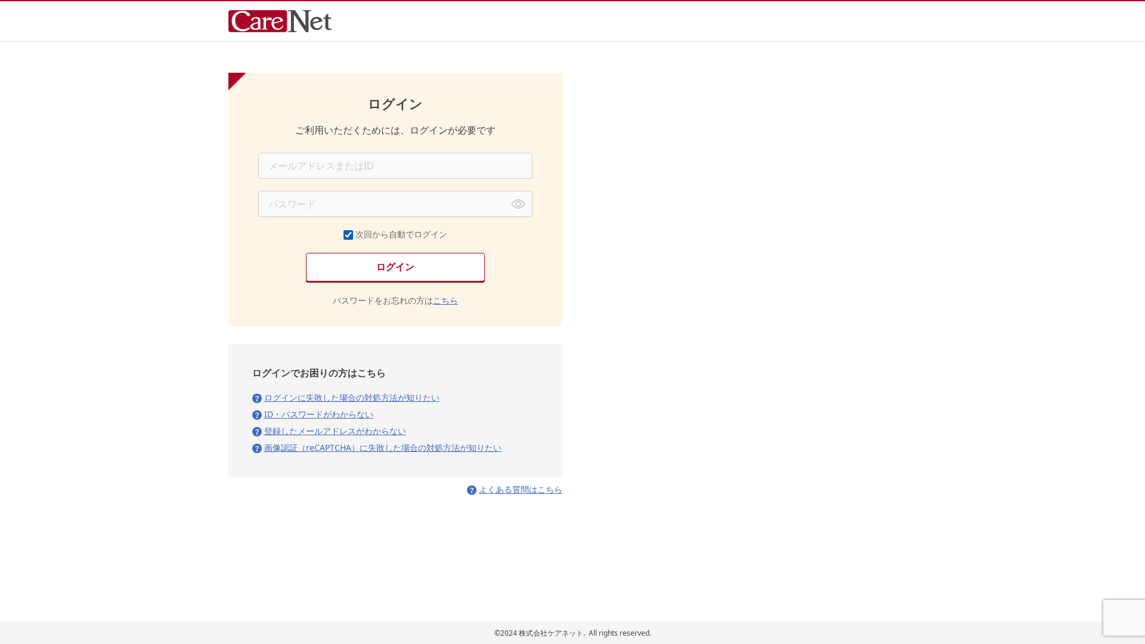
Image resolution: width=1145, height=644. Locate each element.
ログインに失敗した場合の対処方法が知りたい (352, 397)
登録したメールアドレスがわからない (335, 430)
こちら (445, 300)
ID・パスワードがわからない (318, 414)
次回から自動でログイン (401, 234)
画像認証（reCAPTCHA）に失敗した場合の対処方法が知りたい (383, 447)
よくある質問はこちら (520, 489)
